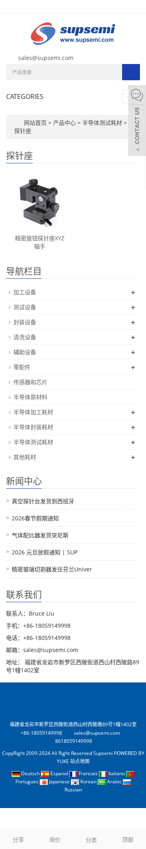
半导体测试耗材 (102, 122)
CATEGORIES (24, 96)
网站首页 (35, 122)
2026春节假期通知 (35, 518)
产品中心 (65, 122)
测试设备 (24, 307)
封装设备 (24, 322)
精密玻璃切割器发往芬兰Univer (52, 569)
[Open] (137, 121)
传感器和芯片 (30, 382)
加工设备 (24, 292)
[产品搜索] (131, 72)
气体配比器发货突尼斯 (40, 535)
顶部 (127, 839)
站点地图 (80, 761)
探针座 (22, 131)
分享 (18, 839)
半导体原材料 (30, 397)
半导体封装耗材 (33, 427)
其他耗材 (24, 457)
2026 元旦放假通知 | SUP (44, 552)
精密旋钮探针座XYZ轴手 (39, 242)
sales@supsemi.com (45, 58)
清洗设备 (24, 337)
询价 (54, 839)
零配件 (21, 367)
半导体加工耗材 (33, 412)
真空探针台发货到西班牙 (43, 501)
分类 (91, 840)
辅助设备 (24, 352)
